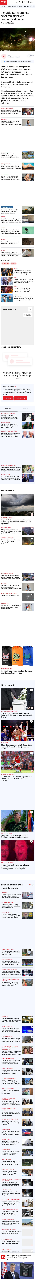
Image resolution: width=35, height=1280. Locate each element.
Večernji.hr (3, 2)
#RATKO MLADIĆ (11, 6)
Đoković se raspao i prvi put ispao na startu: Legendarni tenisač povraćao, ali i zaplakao (11, 231)
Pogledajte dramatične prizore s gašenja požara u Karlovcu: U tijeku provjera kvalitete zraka (11, 220)
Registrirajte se (20, 398)
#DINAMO (26, 6)
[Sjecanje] (17, 2)
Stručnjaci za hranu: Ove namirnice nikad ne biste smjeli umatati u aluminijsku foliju (11, 254)
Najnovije (26, 408)
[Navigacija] (25, 2)
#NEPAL (3, 6)
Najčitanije (8, 408)
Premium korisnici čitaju (12, 885)
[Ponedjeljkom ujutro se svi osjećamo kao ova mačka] (28, 241)
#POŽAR (19, 6)
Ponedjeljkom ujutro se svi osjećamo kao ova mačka (9, 242)
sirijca (14, 263)
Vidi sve (31, 885)
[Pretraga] (20, 2)
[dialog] (17, 1266)
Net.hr (3, 217)
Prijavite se (8, 398)
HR (31, 2)
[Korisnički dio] (23, 2)
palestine (6, 263)
